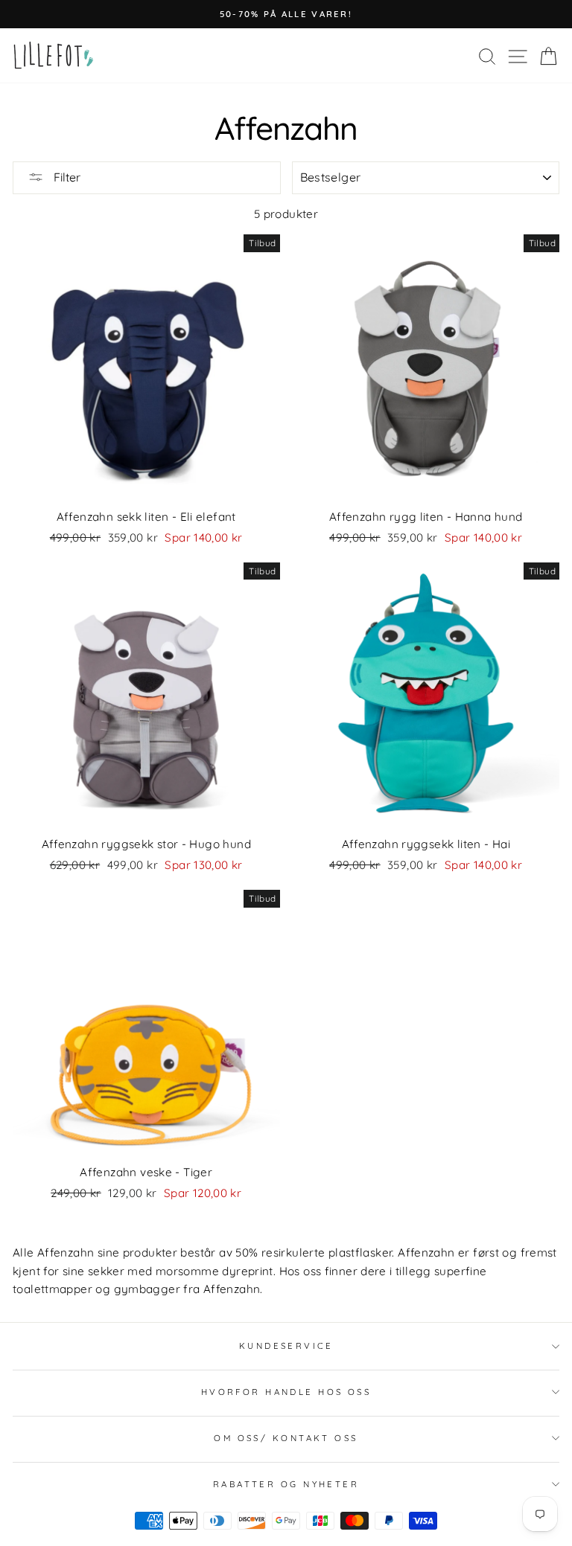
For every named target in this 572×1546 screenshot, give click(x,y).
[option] (286, 14)
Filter (65, 177)
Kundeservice (286, 1346)
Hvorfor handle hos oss (286, 1392)
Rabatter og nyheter (286, 1484)
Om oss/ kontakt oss (286, 1438)
